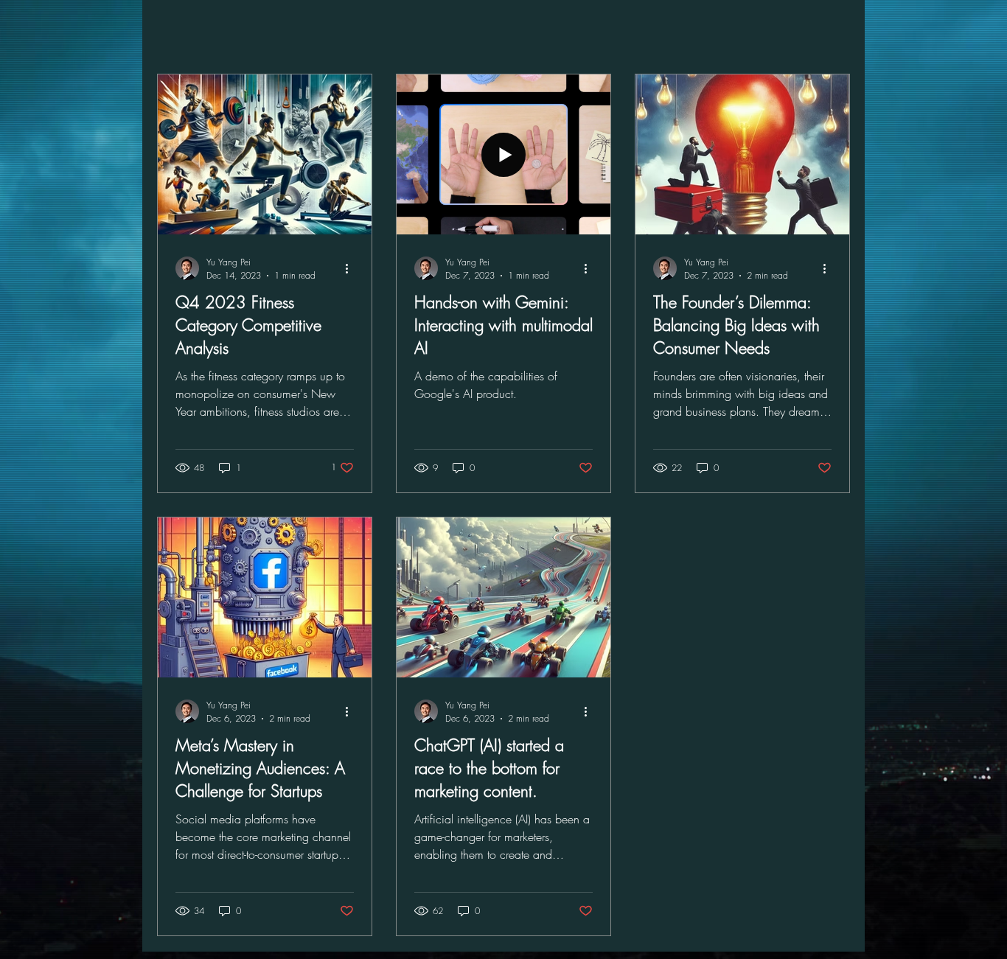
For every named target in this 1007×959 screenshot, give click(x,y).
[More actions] (351, 268)
